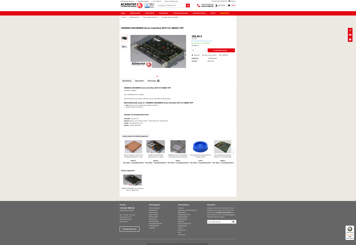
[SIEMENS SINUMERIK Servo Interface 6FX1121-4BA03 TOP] (132, 180)
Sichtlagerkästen (154, 226)
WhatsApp (181, 221)
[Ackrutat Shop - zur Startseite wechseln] (132, 5)
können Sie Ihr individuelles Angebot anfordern (142, 105)
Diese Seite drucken (210, 55)
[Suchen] (188, 5)
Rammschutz (153, 219)
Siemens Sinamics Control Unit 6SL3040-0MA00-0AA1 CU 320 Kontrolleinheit (133, 156)
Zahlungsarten (182, 226)
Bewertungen (153, 81)
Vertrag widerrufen (129, 229)
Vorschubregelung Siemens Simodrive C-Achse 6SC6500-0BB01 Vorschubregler (223, 156)
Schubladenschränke (155, 223)
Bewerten (196, 55)
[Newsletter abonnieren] (233, 222)
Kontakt (180, 228)
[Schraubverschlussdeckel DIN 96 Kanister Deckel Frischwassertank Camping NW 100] (200, 146)
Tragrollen (152, 228)
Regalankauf (182, 212)
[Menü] (353, 227)
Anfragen (181, 208)
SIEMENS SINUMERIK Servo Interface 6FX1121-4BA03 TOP (132, 189)
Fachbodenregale (154, 208)
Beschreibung (127, 81)
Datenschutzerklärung (183, 244)
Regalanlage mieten (184, 214)
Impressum (181, 234)
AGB (179, 232)
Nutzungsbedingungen (198, 244)
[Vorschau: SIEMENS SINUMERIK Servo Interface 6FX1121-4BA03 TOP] (124, 38)
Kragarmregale (153, 214)
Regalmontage (182, 219)
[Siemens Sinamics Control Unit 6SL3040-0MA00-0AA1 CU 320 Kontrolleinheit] (133, 146)
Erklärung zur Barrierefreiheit (187, 210)
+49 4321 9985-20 (127, 208)
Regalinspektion (183, 217)
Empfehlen (224, 55)
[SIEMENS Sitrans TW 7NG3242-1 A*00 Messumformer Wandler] (178, 146)
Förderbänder (153, 210)
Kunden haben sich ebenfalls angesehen (135, 136)
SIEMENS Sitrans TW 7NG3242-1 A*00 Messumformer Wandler (178, 156)
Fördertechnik (153, 212)
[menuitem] (173, 5)
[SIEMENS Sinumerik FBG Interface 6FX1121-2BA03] (155, 146)
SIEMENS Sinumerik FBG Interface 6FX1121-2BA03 (155, 156)
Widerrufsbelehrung (184, 223)
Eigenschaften (139, 81)
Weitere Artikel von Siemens (134, 107)
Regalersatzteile (154, 221)
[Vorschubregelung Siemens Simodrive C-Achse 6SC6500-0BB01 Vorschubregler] (222, 146)
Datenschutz (182, 230)
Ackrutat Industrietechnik (219, 1)
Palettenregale (153, 217)
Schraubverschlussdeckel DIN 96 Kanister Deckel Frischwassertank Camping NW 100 (200, 156)
